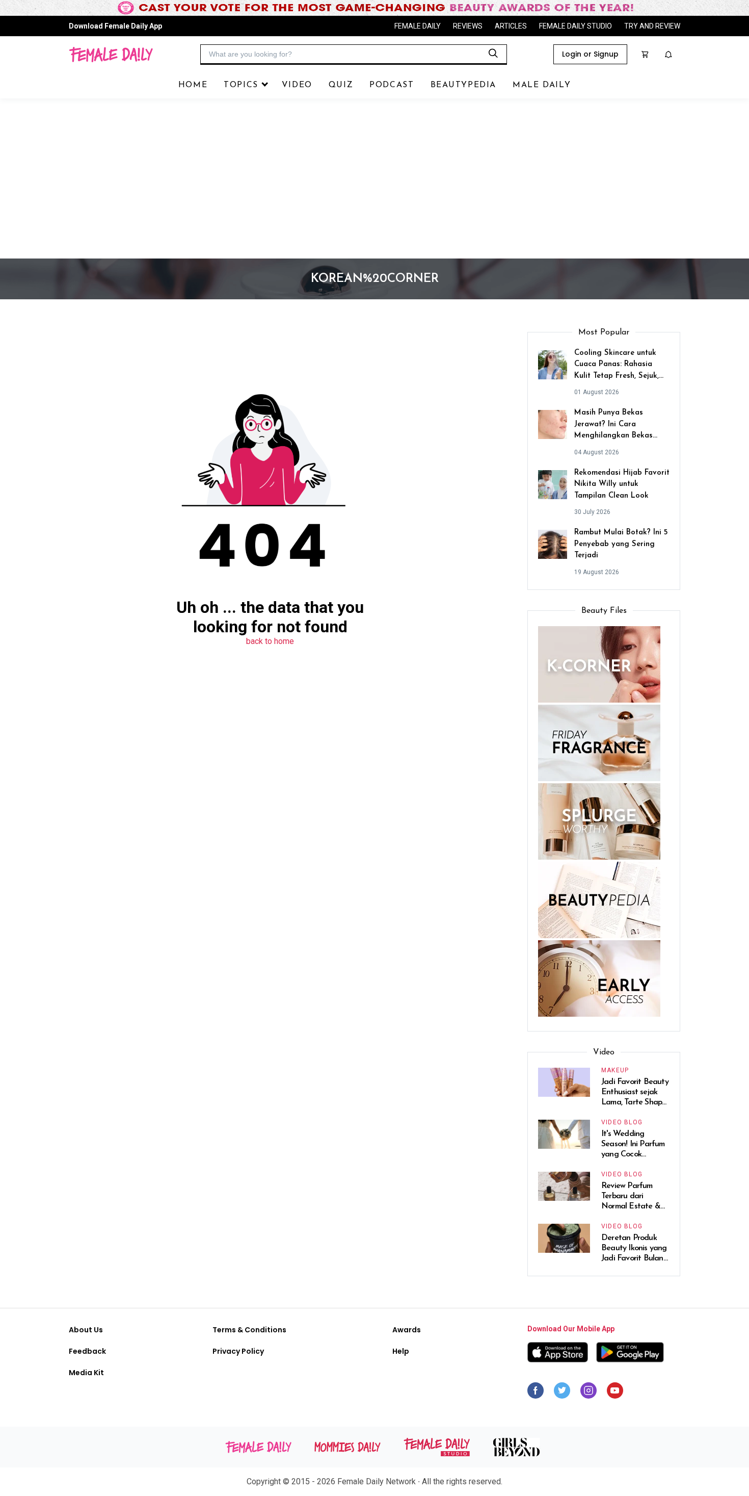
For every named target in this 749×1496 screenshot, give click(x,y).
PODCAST (391, 85)
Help (400, 1351)
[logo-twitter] (562, 1393)
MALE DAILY (542, 85)
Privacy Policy (238, 1351)
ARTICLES (511, 26)
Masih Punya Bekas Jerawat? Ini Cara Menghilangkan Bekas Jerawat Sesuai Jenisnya (616, 425)
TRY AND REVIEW (652, 26)
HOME (192, 85)
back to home (270, 641)
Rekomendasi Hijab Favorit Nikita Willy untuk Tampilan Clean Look (622, 484)
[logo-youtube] (615, 1393)
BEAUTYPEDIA (464, 85)
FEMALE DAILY (417, 26)
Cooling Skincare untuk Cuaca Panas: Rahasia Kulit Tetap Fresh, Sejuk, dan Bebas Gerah (616, 365)
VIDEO (297, 85)
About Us (86, 1330)
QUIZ (341, 85)
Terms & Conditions (249, 1330)
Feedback (87, 1351)
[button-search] (493, 53)
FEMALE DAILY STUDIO (575, 26)
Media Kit (86, 1373)
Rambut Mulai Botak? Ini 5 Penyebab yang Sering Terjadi (621, 544)
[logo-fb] (535, 1393)
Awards (406, 1330)
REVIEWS (468, 26)
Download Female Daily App (115, 26)
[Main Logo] (111, 54)
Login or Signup (590, 54)
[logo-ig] (588, 1393)
